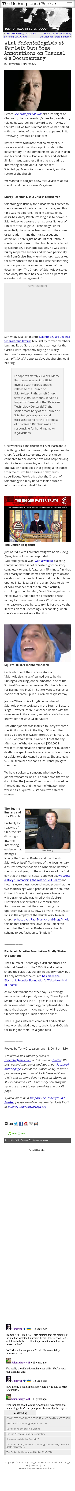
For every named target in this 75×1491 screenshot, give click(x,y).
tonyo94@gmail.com (17, 1060)
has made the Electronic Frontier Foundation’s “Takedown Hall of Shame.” (35, 980)
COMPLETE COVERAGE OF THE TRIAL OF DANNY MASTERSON (38, 1418)
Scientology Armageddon (38, 1140)
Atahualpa (50, 1468)
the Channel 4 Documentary (55, 35)
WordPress (36, 1468)
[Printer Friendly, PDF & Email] (16, 1134)
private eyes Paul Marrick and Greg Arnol (41, 919)
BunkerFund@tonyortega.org (27, 1107)
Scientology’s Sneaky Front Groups (23, 1429)
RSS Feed (35, 1465)
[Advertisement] (37, 309)
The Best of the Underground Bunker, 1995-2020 (29, 1452)
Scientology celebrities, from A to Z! (22, 1439)
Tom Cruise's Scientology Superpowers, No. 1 (28, 1423)
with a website (44, 561)
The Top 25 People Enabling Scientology (25, 1434)
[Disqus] (37, 1277)
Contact (45, 1465)
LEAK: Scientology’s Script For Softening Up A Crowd (20, 35)
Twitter (56, 1060)
